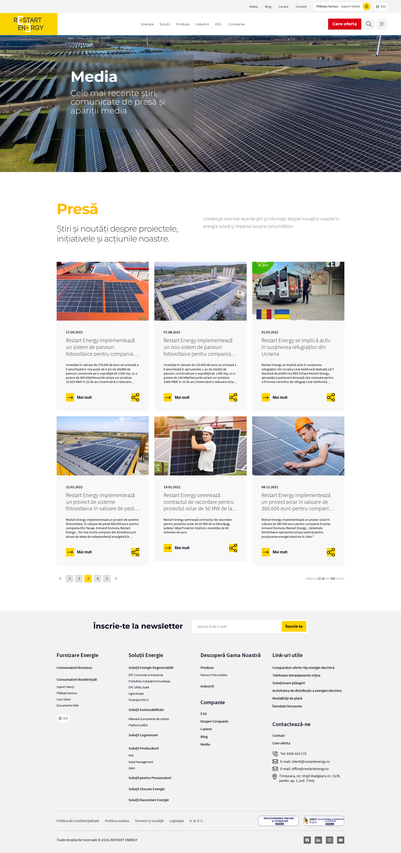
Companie (236, 24)
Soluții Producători (144, 748)
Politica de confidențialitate (78, 821)
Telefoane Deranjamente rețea (296, 675)
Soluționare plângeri (288, 682)
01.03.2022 (270, 332)
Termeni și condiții (149, 821)
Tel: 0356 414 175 (293, 753)
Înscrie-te (294, 626)
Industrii (202, 24)
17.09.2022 (74, 332)
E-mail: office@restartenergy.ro (304, 769)
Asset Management (141, 762)
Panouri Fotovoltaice (213, 675)
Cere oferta (345, 24)
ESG (218, 24)
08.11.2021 (270, 487)
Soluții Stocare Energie (147, 789)
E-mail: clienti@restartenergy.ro (305, 761)
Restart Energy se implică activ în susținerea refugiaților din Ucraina (296, 347)
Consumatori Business (74, 667)
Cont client (64, 699)
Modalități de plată (287, 698)
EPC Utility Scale (139, 687)
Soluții (165, 24)
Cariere (283, 6)
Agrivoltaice (136, 694)
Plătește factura (327, 6)
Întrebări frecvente (287, 706)
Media (253, 6)
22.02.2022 (74, 487)
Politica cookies (117, 821)
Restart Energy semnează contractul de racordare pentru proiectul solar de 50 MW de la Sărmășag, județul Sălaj (199, 505)
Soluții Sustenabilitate (146, 709)
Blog (268, 6)
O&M (132, 768)
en (383, 6)
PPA (131, 756)
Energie (147, 24)
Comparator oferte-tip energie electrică (303, 667)
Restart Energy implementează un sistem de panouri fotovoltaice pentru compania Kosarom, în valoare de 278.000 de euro (101, 354)
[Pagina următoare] (116, 578)
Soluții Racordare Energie (149, 799)
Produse (183, 24)
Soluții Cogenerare (143, 735)
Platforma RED (138, 725)
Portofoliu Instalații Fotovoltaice (149, 681)
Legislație (176, 821)
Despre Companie (214, 721)
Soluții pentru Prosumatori (150, 777)
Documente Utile (68, 705)
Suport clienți (350, 6)
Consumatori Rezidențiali (77, 679)
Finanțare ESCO (138, 700)
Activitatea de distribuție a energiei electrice (307, 690)
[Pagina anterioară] (60, 578)
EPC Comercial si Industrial (146, 675)
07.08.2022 (172, 332)
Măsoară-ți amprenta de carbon (149, 719)
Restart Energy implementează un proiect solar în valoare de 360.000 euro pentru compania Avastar (297, 505)
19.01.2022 (172, 487)
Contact (301, 6)
